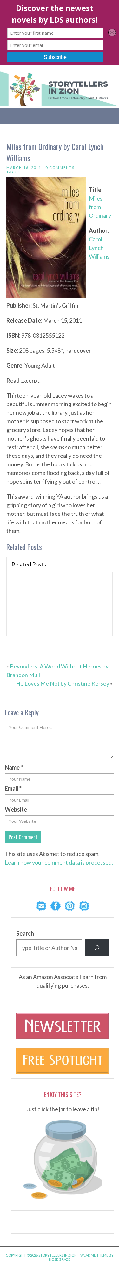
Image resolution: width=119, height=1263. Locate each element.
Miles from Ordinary (100, 207)
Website (16, 809)
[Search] (97, 947)
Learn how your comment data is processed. (59, 862)
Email (13, 788)
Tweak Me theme (93, 1255)
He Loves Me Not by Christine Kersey (62, 683)
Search (25, 933)
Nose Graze (59, 1259)
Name (14, 767)
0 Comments (60, 167)
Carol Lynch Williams (99, 248)
